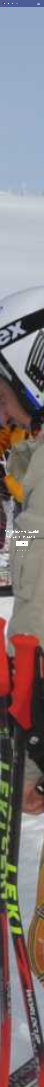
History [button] (22, 543)
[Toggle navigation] (39, 3)
